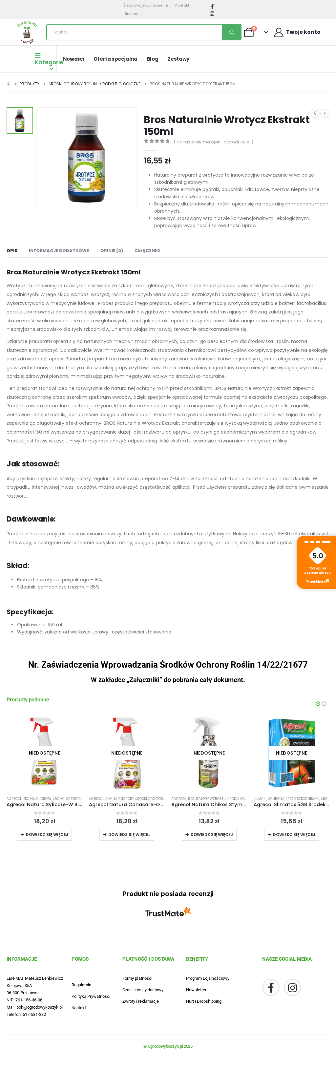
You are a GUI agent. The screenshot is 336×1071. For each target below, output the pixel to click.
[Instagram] (212, 13)
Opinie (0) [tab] (111, 250)
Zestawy (178, 58)
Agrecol (14, 798)
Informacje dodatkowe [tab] (59, 250)
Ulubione (131, 13)
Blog (152, 58)
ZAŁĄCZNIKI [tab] (147, 250)
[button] (318, 704)
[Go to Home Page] (8, 84)
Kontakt (182, 5)
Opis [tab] (12, 250)
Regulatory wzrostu (207, 798)
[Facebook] (212, 6)
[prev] (315, 113)
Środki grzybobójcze (71, 798)
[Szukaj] (231, 32)
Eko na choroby (37, 798)
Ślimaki (260, 798)
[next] (324, 113)
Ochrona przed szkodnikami (293, 798)
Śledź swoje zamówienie (145, 5)
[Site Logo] (27, 32)
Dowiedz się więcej (47, 834)
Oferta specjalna (115, 58)
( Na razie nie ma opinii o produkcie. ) (213, 142)
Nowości (73, 58)
